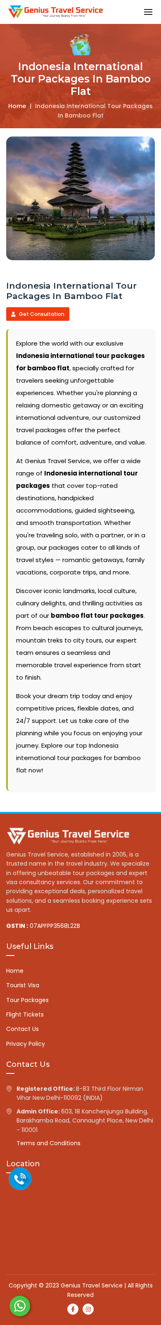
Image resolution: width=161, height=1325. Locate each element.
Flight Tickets (25, 1014)
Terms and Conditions (48, 1143)
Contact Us (22, 1029)
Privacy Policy (25, 1044)
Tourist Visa (22, 985)
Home (17, 106)
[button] (148, 11)
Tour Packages (27, 1000)
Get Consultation (41, 314)
